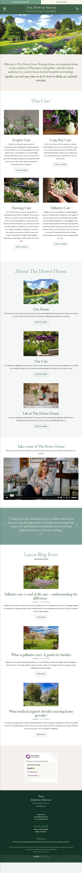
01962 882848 (43, 833)
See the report (33, 779)
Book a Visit (61, 2)
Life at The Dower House (41, 413)
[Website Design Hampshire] (41, 860)
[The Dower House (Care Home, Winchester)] (41, 7)
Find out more (22, 170)
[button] (5, 526)
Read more (41, 621)
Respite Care (21, 140)
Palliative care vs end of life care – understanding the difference (40, 600)
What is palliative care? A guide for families (41, 659)
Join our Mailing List (41, 823)
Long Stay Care (60, 140)
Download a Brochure (41, 821)
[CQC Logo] (33, 762)
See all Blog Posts (41, 563)
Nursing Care (21, 208)
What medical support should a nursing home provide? (41, 717)
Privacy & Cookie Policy (49, 853)
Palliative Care (60, 208)
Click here (43, 835)
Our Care (41, 361)
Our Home (41, 309)
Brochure (20, 2)
